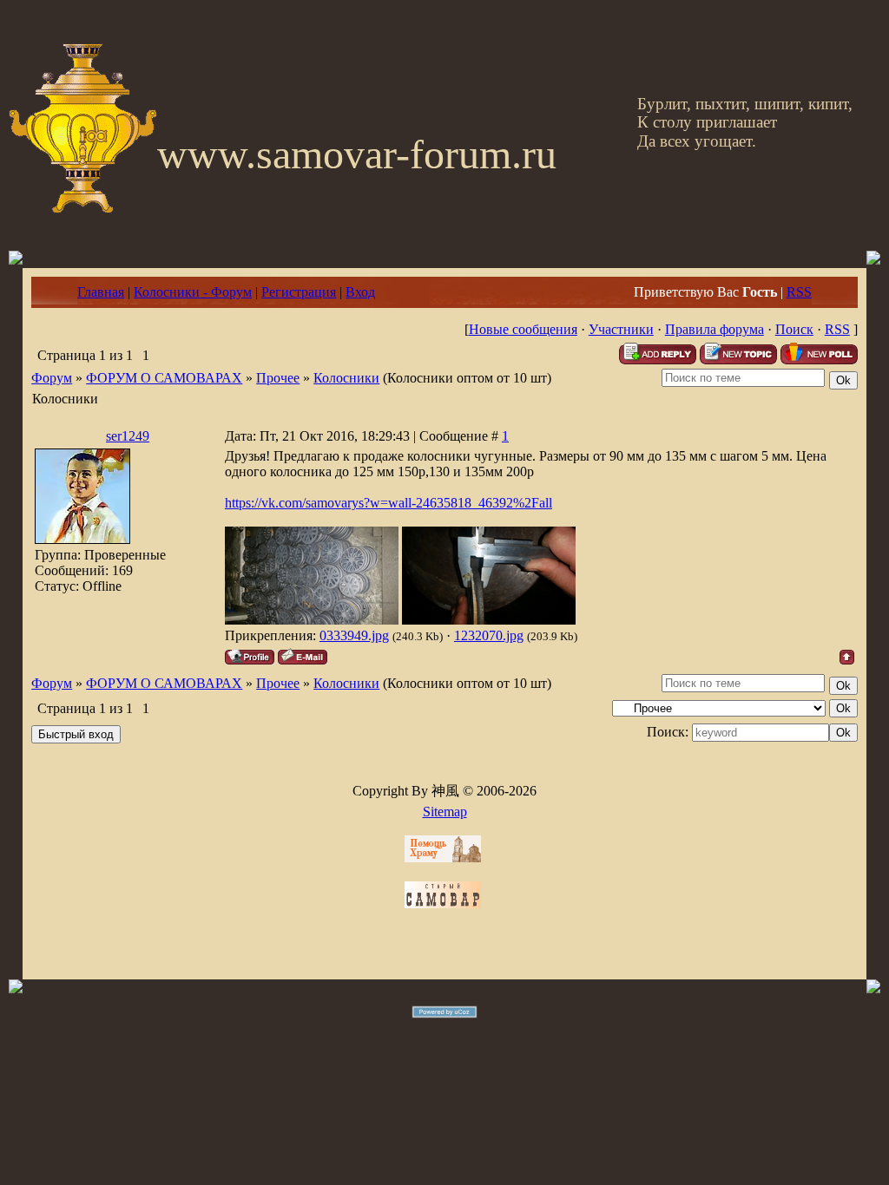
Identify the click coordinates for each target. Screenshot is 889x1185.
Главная (100, 292)
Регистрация (298, 292)
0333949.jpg (354, 635)
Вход (360, 292)
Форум (51, 377)
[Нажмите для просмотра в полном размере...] (311, 619)
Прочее (278, 377)
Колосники (346, 377)
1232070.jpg (489, 635)
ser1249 (127, 436)
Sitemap (445, 811)
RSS (799, 292)
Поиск (794, 329)
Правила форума (714, 329)
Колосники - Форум (193, 292)
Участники (621, 329)
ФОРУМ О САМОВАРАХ (164, 377)
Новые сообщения (523, 329)
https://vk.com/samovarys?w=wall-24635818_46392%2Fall (388, 502)
